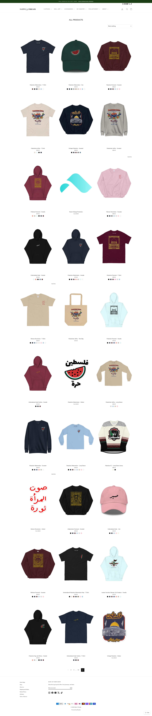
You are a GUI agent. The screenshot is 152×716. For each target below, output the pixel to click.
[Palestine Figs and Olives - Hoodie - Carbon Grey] (34, 660)
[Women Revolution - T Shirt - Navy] (32, 343)
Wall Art (57, 9)
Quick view (37, 81)
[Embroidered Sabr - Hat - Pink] (116, 533)
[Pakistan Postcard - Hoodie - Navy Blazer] (41, 216)
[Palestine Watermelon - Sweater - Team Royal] (37, 469)
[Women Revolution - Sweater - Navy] (110, 216)
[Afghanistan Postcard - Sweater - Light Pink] (81, 533)
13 (78, 670)
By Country (81, 9)
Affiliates (22, 694)
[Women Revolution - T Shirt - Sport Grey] (37, 343)
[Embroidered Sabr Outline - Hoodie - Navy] (38, 406)
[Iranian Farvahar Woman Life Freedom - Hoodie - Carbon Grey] (118, 596)
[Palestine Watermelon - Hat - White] (84, 89)
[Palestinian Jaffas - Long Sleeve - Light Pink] (117, 406)
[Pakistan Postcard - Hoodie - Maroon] (43, 216)
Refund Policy (23, 691)
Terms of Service (23, 696)
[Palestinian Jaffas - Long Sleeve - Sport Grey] (111, 406)
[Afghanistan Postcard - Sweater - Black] (70, 533)
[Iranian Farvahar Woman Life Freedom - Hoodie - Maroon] (112, 596)
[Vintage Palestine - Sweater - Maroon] (76, 152)
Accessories (68, 9)
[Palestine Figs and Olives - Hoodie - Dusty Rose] (32, 660)
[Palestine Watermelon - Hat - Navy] (69, 89)
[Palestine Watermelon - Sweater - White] (43, 469)
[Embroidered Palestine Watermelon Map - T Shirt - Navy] (76, 596)
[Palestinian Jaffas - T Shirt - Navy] (41, 152)
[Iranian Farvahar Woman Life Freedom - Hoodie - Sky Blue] (120, 596)
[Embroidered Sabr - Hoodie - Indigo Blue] (40, 279)
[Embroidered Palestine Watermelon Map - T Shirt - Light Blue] (82, 596)
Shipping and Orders (24, 689)
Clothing (47, 9)
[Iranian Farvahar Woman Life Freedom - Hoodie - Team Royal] (114, 596)
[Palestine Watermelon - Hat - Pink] (80, 89)
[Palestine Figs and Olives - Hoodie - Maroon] (43, 660)
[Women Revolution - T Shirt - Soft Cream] (39, 343)
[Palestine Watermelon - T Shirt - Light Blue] (41, 89)
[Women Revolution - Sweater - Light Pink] (118, 216)
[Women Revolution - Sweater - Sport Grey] (116, 216)
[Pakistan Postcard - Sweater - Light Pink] (43, 596)
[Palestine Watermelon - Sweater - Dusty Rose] (39, 469)
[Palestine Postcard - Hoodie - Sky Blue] (120, 343)
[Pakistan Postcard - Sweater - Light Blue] (39, 596)
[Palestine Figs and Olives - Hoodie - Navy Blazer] (41, 660)
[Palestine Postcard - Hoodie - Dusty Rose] (116, 343)
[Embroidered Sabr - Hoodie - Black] (38, 279)
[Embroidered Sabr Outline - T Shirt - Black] (76, 660)
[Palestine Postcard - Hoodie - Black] (107, 343)
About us (22, 687)
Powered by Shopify (76, 709)
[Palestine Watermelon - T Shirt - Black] (34, 89)
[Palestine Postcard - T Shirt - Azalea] (115, 279)
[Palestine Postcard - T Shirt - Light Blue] (119, 279)
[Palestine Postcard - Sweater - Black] (108, 89)
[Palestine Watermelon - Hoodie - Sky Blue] (80, 279)
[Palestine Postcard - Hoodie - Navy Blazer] (110, 343)
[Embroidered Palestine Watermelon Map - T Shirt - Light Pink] (80, 596)
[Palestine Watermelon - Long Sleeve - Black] (68, 469)
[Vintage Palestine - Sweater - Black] (71, 152)
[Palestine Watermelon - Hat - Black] (67, 89)
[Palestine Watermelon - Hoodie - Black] (69, 279)
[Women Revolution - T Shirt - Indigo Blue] (34, 343)
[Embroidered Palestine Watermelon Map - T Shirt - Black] (69, 596)
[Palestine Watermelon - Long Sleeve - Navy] (70, 469)
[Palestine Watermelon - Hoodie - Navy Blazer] (71, 279)
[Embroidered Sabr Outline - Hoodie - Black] (36, 406)
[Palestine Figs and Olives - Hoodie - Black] (39, 660)
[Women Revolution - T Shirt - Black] (30, 343)
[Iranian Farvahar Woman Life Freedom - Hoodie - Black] (107, 596)
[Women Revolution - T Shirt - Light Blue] (43, 343)
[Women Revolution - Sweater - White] (120, 216)
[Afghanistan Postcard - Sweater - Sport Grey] (79, 533)
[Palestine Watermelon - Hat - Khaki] (76, 89)
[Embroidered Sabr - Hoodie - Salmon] (36, 279)
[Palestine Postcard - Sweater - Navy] (111, 89)
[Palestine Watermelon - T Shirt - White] (43, 89)
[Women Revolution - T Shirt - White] (45, 343)
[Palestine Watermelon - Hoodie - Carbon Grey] (78, 279)
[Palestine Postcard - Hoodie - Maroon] (112, 343)
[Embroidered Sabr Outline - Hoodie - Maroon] (40, 406)
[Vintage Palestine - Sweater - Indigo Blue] (80, 152)
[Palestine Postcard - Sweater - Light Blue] (115, 89)
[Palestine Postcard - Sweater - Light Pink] (119, 89)
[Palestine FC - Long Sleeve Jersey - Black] (115, 469)
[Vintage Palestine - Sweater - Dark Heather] (78, 152)
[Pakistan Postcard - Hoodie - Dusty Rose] (32, 216)
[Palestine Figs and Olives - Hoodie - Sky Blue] (37, 660)
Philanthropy (94, 9)
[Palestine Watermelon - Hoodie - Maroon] (74, 279)
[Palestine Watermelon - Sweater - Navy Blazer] (34, 469)
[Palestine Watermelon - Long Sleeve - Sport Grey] (75, 469)
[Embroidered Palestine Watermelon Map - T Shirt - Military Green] (78, 596)
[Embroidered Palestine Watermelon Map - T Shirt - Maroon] (74, 596)
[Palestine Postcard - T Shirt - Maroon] (113, 279)
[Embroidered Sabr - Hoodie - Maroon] (42, 279)
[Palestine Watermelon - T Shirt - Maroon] (32, 89)
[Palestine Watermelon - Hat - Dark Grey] (74, 89)
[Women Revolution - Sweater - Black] (107, 216)
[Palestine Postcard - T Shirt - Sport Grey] (117, 279)
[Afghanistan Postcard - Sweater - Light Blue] (77, 533)
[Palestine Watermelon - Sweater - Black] (32, 469)
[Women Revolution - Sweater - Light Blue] (114, 216)
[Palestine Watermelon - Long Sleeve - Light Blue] (77, 469)
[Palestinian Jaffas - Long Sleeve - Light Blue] (113, 406)
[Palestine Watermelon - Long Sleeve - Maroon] (73, 469)
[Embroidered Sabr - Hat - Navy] (112, 533)
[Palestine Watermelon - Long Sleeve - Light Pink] (81, 469)
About (104, 9)
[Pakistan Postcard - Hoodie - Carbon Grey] (34, 216)
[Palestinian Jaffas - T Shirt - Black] (39, 152)
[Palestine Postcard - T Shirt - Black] (108, 279)
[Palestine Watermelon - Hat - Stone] (78, 89)
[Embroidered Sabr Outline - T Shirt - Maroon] (78, 660)
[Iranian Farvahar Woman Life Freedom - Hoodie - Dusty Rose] (116, 596)
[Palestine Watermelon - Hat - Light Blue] (82, 89)
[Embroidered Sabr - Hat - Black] (110, 533)
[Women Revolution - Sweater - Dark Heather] (112, 216)
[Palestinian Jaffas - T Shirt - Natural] (34, 152)
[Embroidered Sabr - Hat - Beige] (118, 533)
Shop (21, 684)
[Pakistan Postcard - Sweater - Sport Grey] (41, 596)
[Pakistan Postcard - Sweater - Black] (32, 596)
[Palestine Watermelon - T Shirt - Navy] (37, 89)
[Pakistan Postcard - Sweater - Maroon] (37, 596)
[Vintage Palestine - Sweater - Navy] (74, 152)
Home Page (22, 682)
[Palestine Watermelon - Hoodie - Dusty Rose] (76, 279)
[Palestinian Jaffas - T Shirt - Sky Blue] (37, 152)
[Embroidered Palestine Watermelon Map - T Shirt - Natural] (71, 596)
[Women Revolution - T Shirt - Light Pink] (41, 343)
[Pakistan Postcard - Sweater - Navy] (34, 596)
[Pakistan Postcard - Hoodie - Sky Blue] (37, 216)
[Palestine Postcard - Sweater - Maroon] (113, 89)
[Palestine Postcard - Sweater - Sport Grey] (117, 89)
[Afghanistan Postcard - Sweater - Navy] (73, 533)
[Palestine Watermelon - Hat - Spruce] (71, 89)
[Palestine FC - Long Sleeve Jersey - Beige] (113, 469)
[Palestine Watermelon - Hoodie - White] (82, 279)
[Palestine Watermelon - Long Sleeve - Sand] (79, 469)
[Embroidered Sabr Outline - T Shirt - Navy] (74, 660)
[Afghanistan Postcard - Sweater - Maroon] (75, 533)
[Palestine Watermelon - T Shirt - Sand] (39, 89)
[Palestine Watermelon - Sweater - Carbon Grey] (41, 469)
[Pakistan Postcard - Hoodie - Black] (39, 216)
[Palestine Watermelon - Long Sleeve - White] (83, 469)
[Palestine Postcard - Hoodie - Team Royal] (114, 343)
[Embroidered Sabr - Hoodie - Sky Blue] (33, 279)
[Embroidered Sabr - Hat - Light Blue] (114, 533)
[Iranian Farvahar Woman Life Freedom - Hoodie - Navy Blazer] (110, 596)
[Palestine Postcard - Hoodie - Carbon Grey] (118, 343)
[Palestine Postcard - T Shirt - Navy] (111, 279)
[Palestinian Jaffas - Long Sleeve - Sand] (115, 406)
